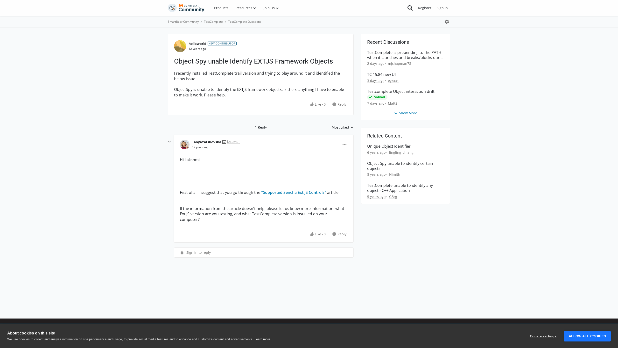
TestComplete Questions (244, 22)
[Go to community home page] (186, 8)
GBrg (393, 196)
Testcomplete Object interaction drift (401, 91)
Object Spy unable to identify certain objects (400, 166)
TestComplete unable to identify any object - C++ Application (400, 188)
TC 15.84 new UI (381, 74)
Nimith (394, 174)
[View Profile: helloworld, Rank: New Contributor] (180, 46)
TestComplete (213, 22)
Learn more (262, 339)
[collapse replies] (169, 142)
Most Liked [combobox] (343, 127)
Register (424, 8)
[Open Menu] (446, 21)
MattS (392, 103)
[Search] (410, 8)
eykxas (393, 80)
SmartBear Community (183, 22)
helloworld (197, 43)
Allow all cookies (587, 336)
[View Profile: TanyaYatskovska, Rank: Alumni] (185, 144)
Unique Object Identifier (389, 146)
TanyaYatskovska (206, 142)
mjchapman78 (399, 63)
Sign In (442, 8)
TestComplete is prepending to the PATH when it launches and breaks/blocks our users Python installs (404, 55)
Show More (408, 113)
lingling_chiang (401, 152)
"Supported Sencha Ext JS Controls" (293, 192)
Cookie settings (543, 336)
